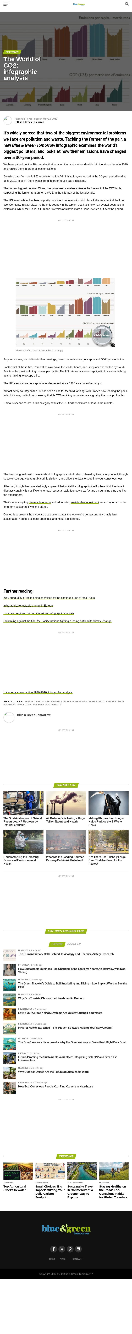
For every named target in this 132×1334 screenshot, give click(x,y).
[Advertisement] (66, 246)
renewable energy (40, 502)
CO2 (102, 702)
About (64, 1259)
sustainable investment (85, 502)
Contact (77, 1259)
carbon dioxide (53, 702)
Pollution (25, 705)
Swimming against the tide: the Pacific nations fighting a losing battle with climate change (57, 621)
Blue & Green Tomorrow (30, 122)
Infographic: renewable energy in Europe (28, 605)
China (93, 702)
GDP (121, 702)
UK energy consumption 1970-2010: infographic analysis (38, 692)
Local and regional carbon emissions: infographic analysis (38, 613)
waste (57, 705)
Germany (10, 705)
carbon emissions (76, 702)
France (111, 702)
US (48, 705)
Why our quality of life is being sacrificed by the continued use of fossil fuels (49, 597)
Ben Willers (33, 702)
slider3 (39, 705)
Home (52, 1259)
